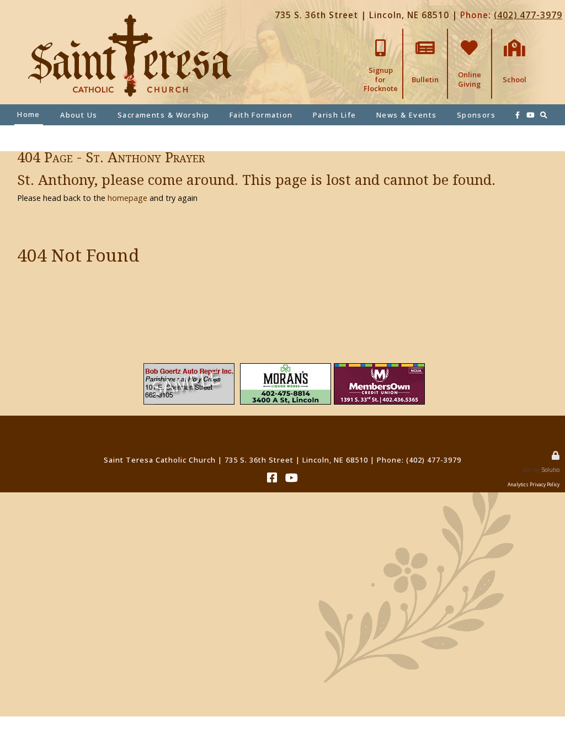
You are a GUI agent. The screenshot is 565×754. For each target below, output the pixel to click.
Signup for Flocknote (380, 37)
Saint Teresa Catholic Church (160, 460)
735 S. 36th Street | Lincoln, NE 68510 (362, 15)
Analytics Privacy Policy (533, 484)
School (514, 33)
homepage (127, 198)
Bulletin (425, 33)
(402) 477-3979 (528, 15)
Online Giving (469, 37)
